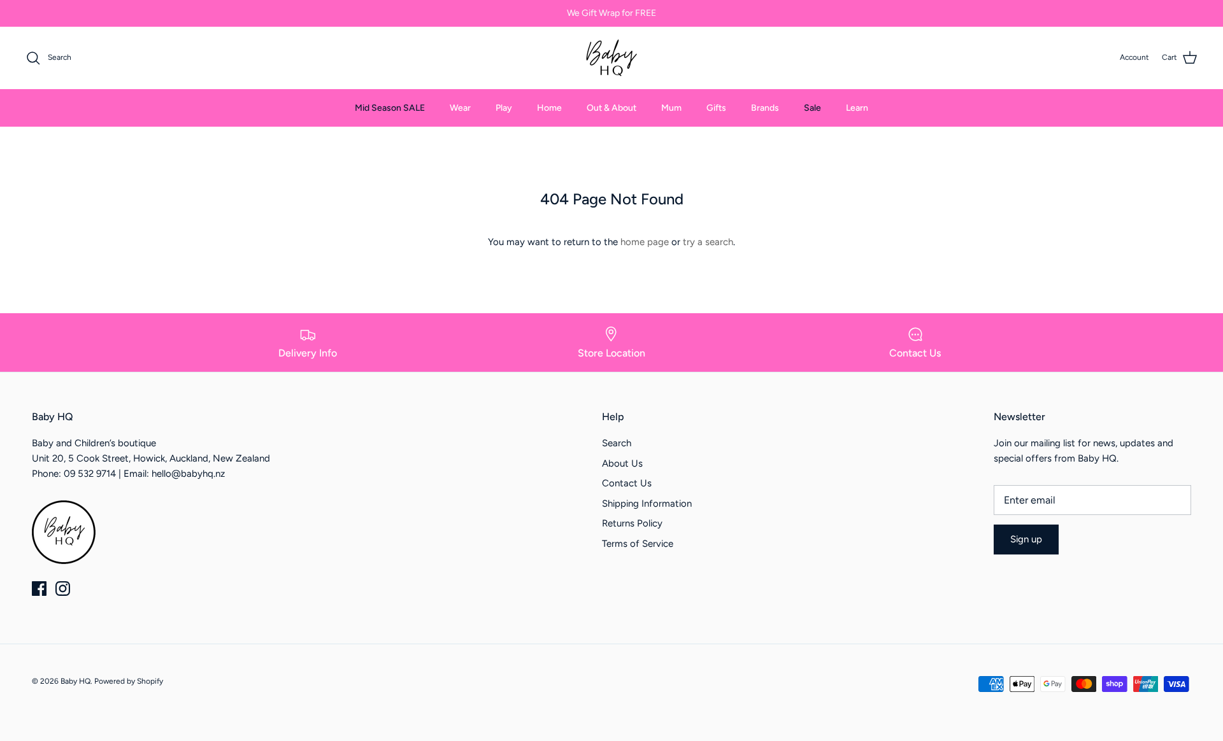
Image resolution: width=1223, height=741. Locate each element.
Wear (460, 107)
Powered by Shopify (128, 681)
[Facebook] (39, 588)
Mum (671, 107)
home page (644, 242)
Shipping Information (647, 503)
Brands (765, 107)
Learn (857, 107)
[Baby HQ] (611, 57)
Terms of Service (637, 543)
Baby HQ (75, 681)
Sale (812, 107)
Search (616, 443)
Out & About (611, 107)
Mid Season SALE (390, 107)
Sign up (1026, 539)
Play (504, 107)
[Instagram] (62, 588)
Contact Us (627, 483)
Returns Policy (632, 523)
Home (549, 107)
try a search (708, 242)
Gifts (716, 107)
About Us (622, 463)
